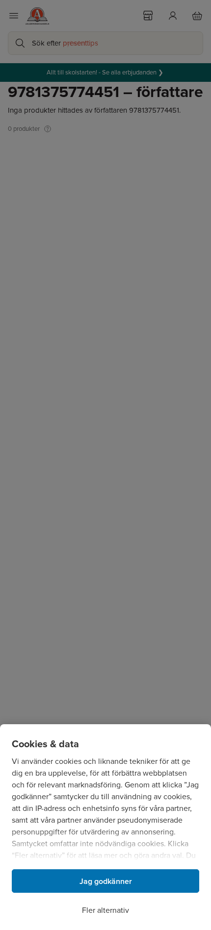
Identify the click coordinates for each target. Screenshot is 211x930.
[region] (105, 827)
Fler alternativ (105, 910)
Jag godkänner (105, 881)
